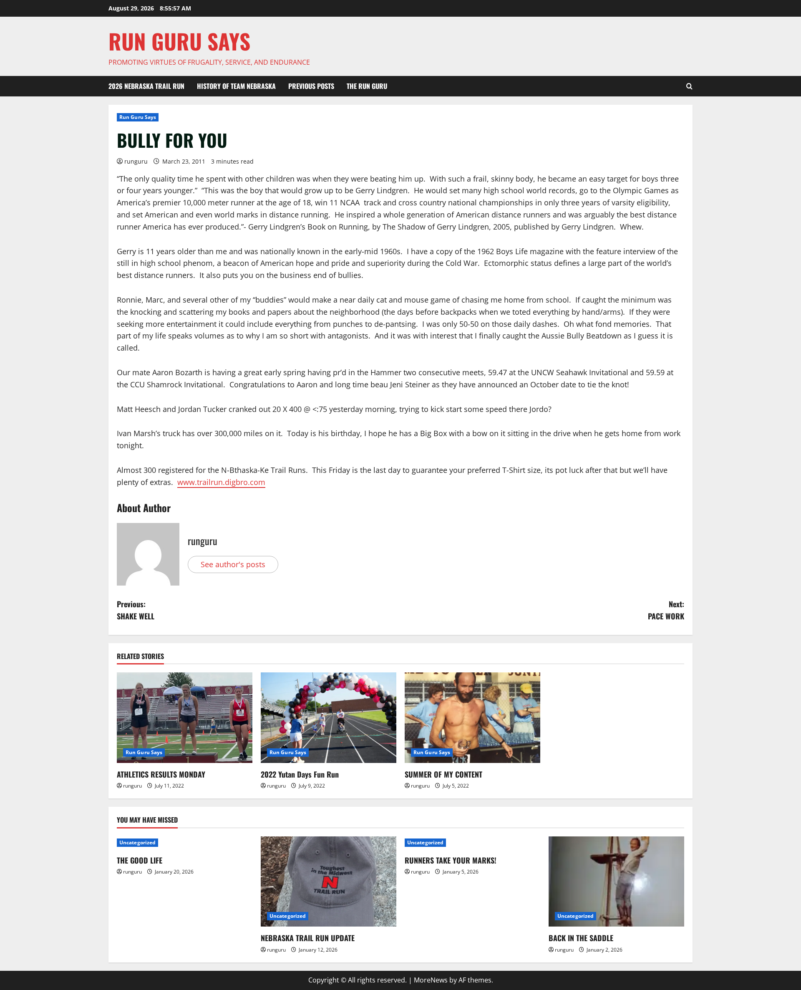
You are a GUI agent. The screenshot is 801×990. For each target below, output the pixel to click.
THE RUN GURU (367, 86)
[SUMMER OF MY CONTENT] (472, 717)
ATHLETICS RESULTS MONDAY (161, 774)
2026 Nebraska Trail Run (146, 86)
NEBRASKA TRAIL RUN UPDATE (308, 937)
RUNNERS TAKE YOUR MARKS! (450, 860)
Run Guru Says (137, 117)
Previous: (135, 610)
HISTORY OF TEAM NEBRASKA (236, 86)
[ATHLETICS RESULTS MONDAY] (184, 717)
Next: (666, 610)
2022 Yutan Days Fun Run (300, 774)
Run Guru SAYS (179, 41)
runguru (136, 161)
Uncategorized (137, 842)
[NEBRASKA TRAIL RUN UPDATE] (328, 881)
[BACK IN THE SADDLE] (616, 881)
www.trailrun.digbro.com (221, 482)
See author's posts (233, 564)
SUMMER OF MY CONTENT (443, 774)
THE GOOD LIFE (139, 860)
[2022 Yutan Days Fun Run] (328, 717)
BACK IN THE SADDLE (581, 937)
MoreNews (431, 980)
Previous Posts (311, 86)
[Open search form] (689, 86)
